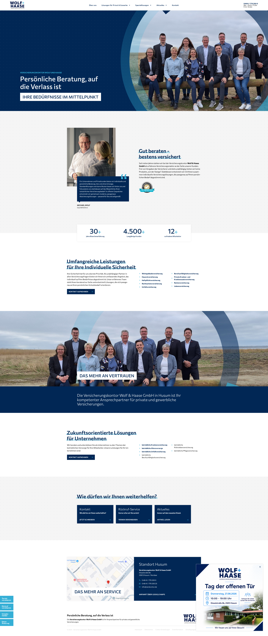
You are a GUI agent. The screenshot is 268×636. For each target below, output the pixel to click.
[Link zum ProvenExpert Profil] (147, 187)
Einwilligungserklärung (193, 629)
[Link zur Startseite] (17, 5)
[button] (260, 567)
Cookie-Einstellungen (162, 629)
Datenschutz (149, 629)
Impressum (138, 629)
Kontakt (175, 5)
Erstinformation (177, 629)
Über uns (92, 5)
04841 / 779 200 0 (251, 4)
